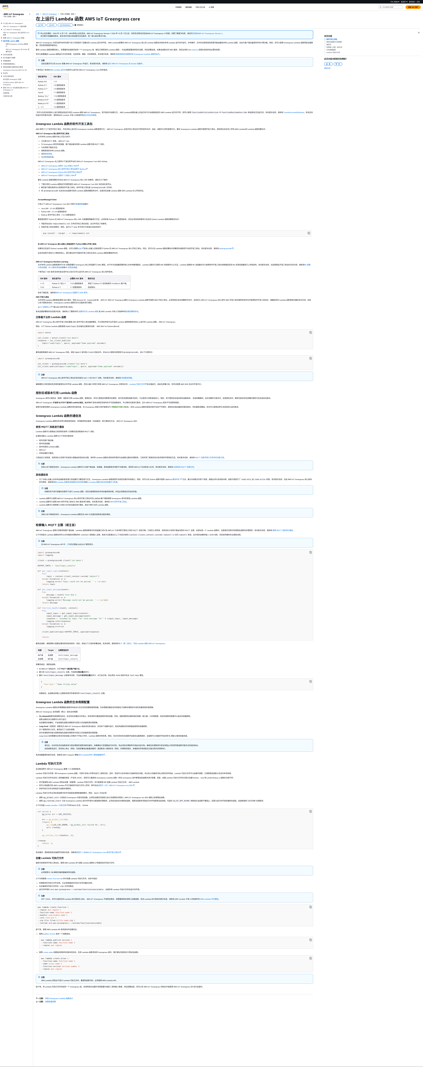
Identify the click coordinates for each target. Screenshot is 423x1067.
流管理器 (46, 157)
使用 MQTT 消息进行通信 (283, 530)
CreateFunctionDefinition (294, 112)
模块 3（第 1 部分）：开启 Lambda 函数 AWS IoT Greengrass (141, 643)
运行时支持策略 (90, 115)
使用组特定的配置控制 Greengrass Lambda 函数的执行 (138, 54)
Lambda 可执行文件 (137, 384)
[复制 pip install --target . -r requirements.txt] (309, 233)
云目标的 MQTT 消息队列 (183, 467)
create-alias (48, 952)
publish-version (49, 934)
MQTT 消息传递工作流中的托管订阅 (209, 457)
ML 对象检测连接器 (56, 267)
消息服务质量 (126, 378)
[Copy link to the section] (34, 124)
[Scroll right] (215, 7)
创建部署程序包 (132, 311)
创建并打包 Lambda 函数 (88, 311)
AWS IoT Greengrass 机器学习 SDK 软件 (71, 292)
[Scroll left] (173, 7)
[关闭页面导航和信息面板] (418, 32)
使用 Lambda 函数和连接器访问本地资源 (69, 482)
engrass (195, 50)
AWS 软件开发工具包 (118, 502)
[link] (68, 14)
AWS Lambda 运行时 (58, 70)
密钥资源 (48, 154)
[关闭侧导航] (29, 14)
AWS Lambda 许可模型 (209, 899)
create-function (53, 878)
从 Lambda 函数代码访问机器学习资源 (102, 482)
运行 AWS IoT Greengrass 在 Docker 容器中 (125, 63)
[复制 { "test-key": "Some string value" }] (310, 681)
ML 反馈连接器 (71, 267)
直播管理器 (80, 204)
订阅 (68, 544)
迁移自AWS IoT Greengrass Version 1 (207, 33)
